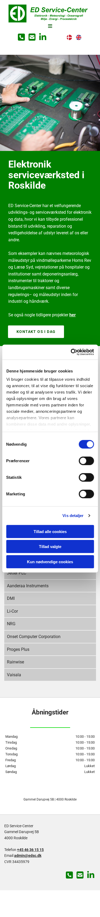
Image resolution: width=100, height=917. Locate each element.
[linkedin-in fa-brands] (42, 37)
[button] (50, 26)
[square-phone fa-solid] (21, 37)
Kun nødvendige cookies (50, 561)
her (72, 314)
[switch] (86, 460)
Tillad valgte (50, 546)
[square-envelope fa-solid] (32, 37)
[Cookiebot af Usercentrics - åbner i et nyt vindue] (71, 352)
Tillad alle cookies (50, 531)
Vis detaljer (72, 515)
